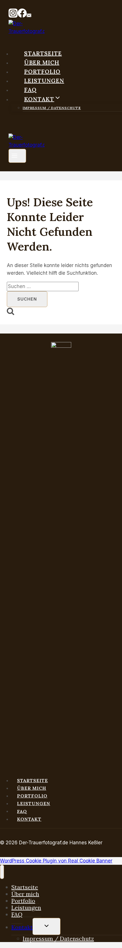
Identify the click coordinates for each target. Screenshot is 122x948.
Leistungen (44, 80)
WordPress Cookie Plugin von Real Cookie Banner (56, 861)
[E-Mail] (29, 16)
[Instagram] (13, 16)
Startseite (43, 53)
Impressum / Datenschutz (52, 108)
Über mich (41, 62)
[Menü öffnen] (17, 156)
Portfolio (42, 71)
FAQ (30, 89)
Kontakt (29, 819)
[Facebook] (22, 16)
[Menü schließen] (2, 872)
